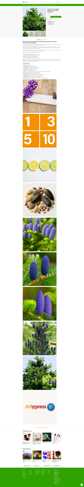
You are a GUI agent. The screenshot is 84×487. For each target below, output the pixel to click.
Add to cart (55, 16)
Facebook (49, 471)
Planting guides (43, 471)
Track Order (30, 471)
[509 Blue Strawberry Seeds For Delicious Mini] (46, 455)
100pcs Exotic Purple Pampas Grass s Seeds (27, 461)
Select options (27, 463)
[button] (45, 19)
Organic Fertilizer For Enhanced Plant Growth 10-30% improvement (37, 443)
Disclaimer (24, 475)
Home (23, 6)
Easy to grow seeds (37, 471)
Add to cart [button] (27, 445)
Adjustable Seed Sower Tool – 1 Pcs (46, 442)
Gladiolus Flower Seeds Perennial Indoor (37, 461)
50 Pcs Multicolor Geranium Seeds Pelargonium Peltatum (56, 461)
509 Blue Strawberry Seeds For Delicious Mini (46, 461)
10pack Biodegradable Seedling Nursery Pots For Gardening (26, 443)
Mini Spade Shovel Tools (55, 442)
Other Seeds (25, 6)
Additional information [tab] (44, 39)
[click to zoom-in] (34, 19)
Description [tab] (38, 39)
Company (24, 471)
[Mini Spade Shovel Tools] (56, 437)
